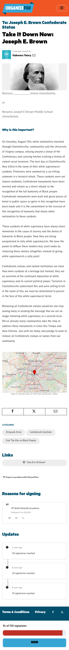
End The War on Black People (21, 440)
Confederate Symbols (41, 432)
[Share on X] (34, 411)
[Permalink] (23, 518)
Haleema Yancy (22, 55)
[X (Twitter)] (62, 612)
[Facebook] (53, 612)
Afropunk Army (14, 432)
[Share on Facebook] (13, 411)
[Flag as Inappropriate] (16, 518)
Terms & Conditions (15, 612)
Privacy (40, 612)
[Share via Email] (56, 411)
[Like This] (9, 518)
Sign (34, 642)
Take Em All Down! (35, 462)
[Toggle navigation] (62, 8)
